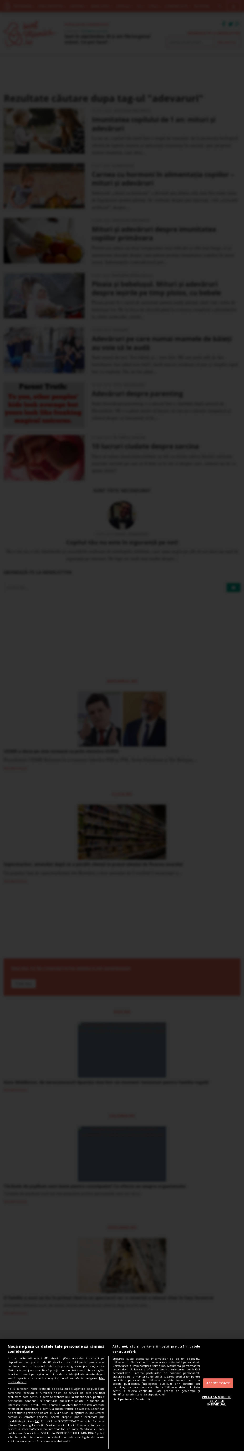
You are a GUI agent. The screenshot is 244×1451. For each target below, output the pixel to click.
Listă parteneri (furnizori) (131, 1399)
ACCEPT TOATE (218, 1383)
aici (37, 1421)
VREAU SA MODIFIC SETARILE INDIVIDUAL (216, 1400)
